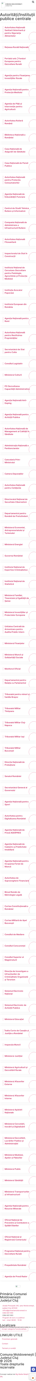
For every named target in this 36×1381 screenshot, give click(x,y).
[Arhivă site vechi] (18, 1370)
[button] (33, 2)
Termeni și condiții (9, 1348)
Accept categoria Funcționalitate (14, 1329)
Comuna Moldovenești (13, 4)
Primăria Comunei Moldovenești (13, 1295)
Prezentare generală (9, 1339)
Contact (5, 1344)
